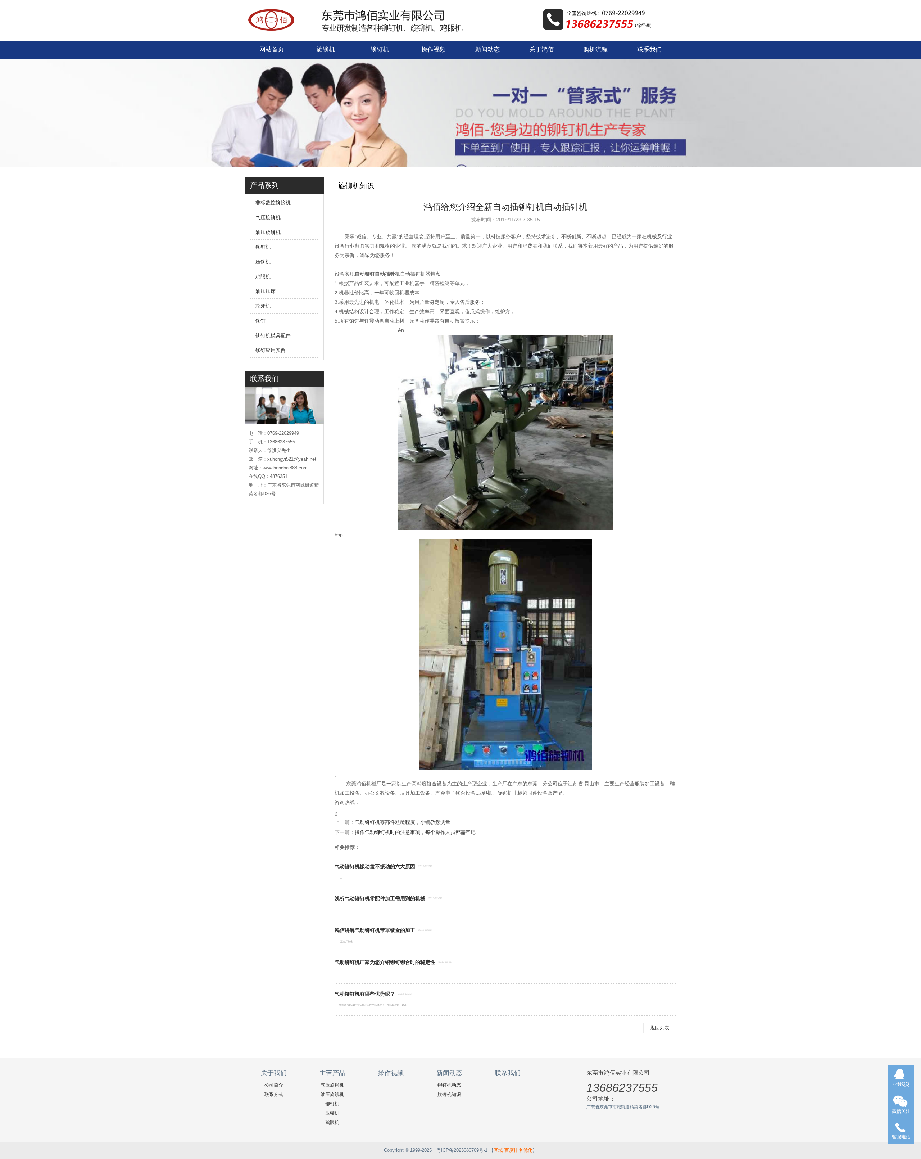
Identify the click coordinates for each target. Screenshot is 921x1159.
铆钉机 (380, 49)
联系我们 (649, 49)
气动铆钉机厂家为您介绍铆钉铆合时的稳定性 (385, 962)
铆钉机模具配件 (273, 335)
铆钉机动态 (449, 1085)
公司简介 (273, 1085)
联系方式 (273, 1094)
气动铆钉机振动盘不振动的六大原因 (375, 866)
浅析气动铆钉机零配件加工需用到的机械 (380, 898)
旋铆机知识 (449, 1094)
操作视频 (433, 49)
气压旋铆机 (268, 217)
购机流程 (595, 49)
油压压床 (265, 291)
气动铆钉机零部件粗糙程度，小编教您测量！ (405, 822)
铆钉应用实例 (270, 350)
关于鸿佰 (541, 49)
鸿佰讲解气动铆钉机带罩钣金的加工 (375, 930)
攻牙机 (263, 306)
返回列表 (659, 1028)
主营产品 (332, 1073)
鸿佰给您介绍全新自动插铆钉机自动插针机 (505, 207)
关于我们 (274, 1073)
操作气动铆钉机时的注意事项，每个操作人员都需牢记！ (418, 832)
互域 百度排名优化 (513, 1150)
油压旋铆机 (268, 232)
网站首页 (271, 49)
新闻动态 (487, 49)
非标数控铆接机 (273, 203)
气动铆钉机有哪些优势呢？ (365, 994)
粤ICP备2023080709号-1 (461, 1150)
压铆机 (263, 262)
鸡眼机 (263, 276)
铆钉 (260, 321)
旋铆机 (326, 49)
